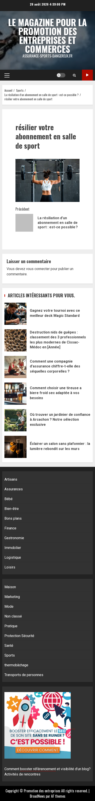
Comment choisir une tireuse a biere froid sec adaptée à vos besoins (15, 394)
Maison (10, 587)
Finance (10, 528)
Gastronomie (14, 538)
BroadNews (37, 796)
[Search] (74, 75)
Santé (8, 645)
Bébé (8, 499)
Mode (8, 606)
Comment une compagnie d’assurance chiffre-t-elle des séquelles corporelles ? (15, 367)
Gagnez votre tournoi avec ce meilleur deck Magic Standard (15, 314)
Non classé (13, 616)
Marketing (12, 597)
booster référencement (38, 769)
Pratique (10, 626)
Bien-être (11, 509)
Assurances (13, 489)
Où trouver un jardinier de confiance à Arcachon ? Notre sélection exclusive (15, 420)
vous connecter (38, 269)
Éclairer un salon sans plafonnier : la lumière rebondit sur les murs (15, 447)
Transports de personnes (23, 675)
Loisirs (9, 567)
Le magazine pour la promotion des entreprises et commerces (47, 35)
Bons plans (13, 518)
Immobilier (12, 548)
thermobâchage (16, 665)
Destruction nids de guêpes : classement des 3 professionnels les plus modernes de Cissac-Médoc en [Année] (15, 340)
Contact (87, 75)
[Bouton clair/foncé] (61, 75)
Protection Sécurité (19, 636)
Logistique (12, 557)
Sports (9, 655)
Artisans (10, 479)
